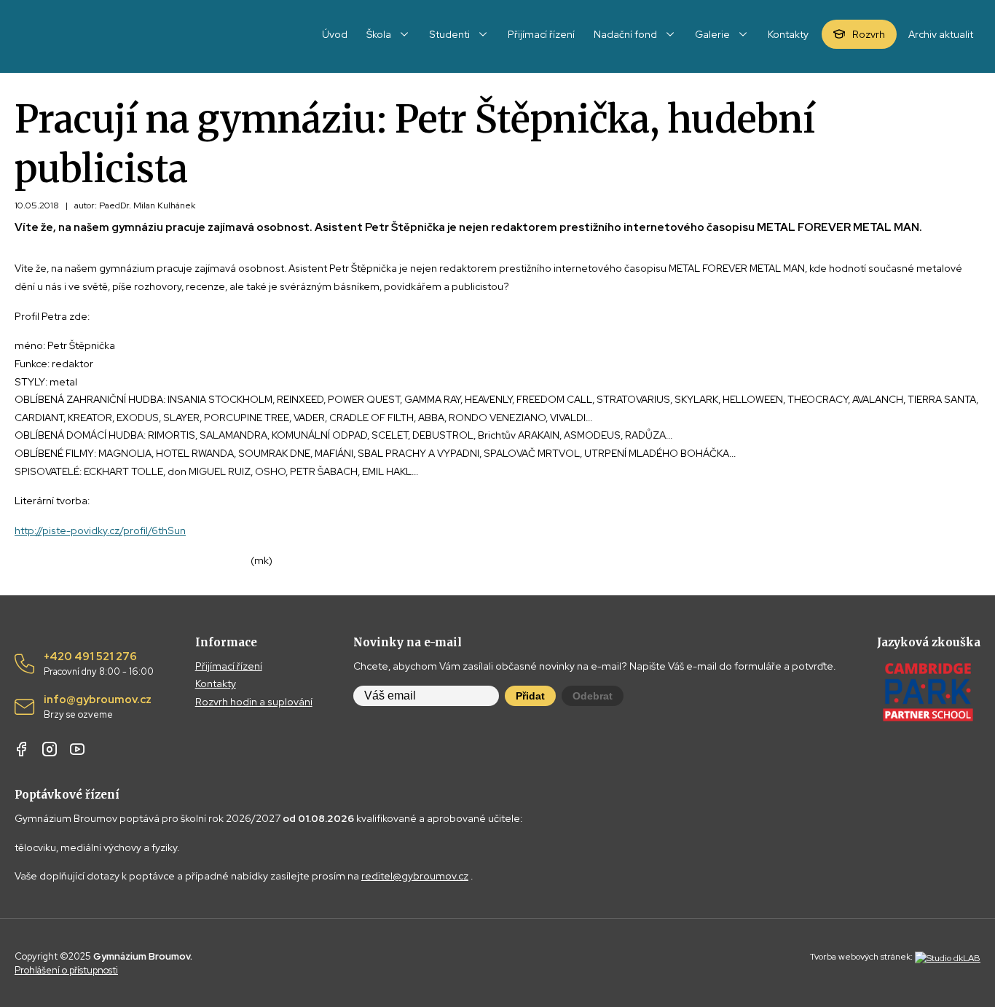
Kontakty (215, 683)
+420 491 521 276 (99, 664)
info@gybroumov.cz (98, 707)
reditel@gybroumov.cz (414, 875)
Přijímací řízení (228, 666)
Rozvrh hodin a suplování (253, 701)
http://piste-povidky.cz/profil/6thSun (100, 530)
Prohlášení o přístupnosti (66, 970)
